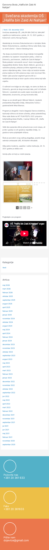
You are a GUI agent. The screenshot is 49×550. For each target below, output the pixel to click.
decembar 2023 (8, 344)
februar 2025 (7, 311)
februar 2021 (7, 437)
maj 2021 (5, 433)
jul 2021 (5, 426)
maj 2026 (6, 285)
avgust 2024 (7, 326)
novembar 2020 (8, 441)
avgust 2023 (7, 359)
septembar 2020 (8, 444)
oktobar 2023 (7, 352)
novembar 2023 (8, 348)
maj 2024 (6, 330)
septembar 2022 (8, 393)
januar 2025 (7, 315)
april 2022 (6, 404)
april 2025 (6, 307)
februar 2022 (7, 411)
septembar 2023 (8, 355)
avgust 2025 (7, 304)
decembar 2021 (8, 415)
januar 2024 (7, 341)
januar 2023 (7, 378)
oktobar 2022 (7, 389)
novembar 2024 (8, 318)
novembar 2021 (8, 419)
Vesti (5, 30)
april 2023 (6, 367)
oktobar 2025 (7, 296)
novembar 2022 (8, 385)
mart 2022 (6, 407)
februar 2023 (7, 374)
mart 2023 (6, 370)
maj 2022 (6, 400)
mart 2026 (6, 289)
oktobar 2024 (7, 322)
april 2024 (6, 333)
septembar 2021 (8, 422)
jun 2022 (5, 396)
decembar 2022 (8, 381)
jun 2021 (5, 430)
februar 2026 (7, 292)
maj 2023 (6, 363)
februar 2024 (7, 337)
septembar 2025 (8, 300)
